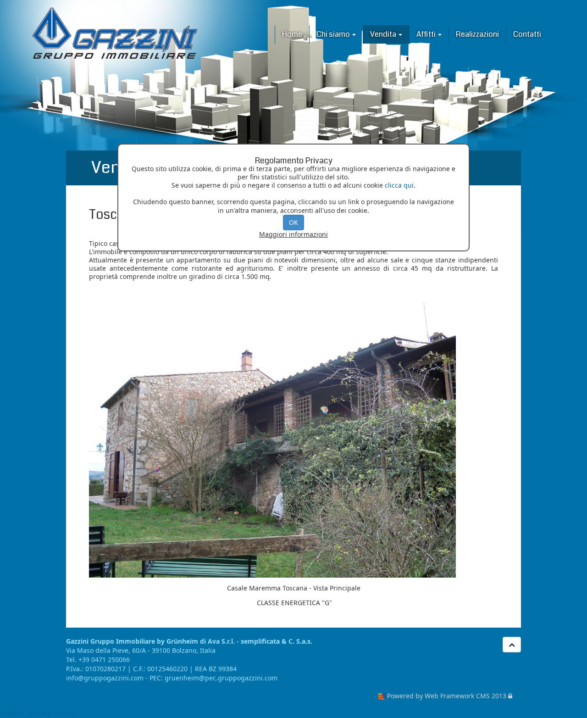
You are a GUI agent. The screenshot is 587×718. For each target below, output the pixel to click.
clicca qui (399, 185)
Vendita (384, 34)
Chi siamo (333, 34)
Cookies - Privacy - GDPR (37, 713)
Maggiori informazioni (293, 234)
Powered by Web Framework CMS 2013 (446, 695)
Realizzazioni (477, 34)
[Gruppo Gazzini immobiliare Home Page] (114, 33)
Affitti (426, 34)
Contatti (527, 34)
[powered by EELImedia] (381, 695)
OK (293, 222)
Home (292, 34)
